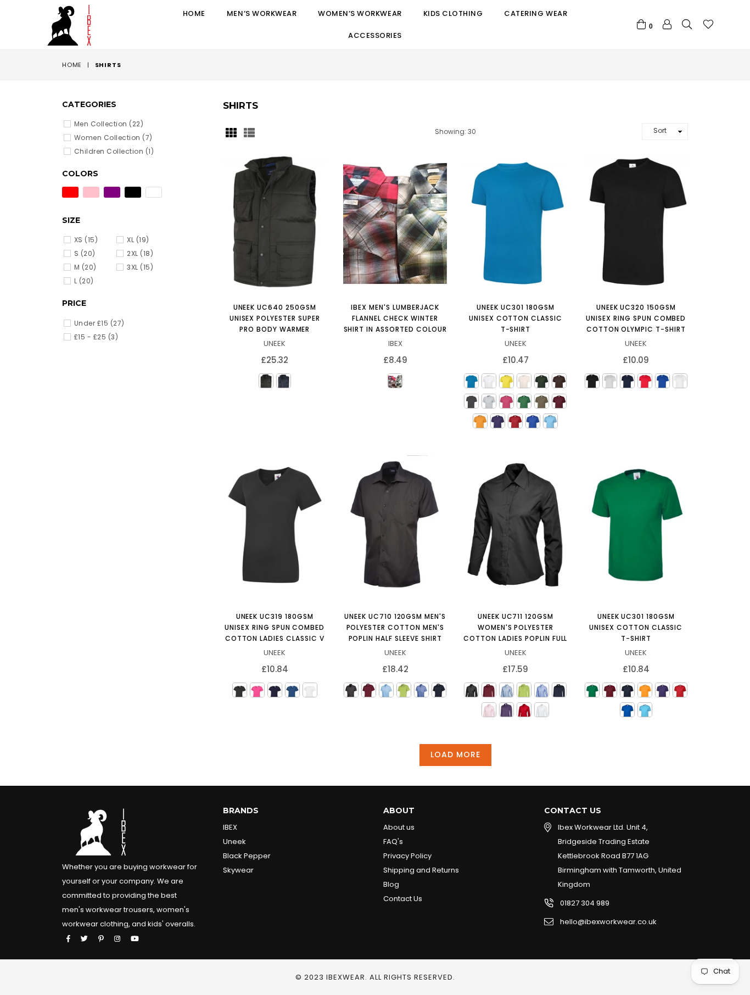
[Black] (133, 192)
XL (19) (138, 239)
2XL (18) (140, 253)
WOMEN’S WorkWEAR (359, 13)
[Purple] (112, 192)
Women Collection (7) (113, 137)
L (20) (84, 281)
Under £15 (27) (99, 323)
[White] (153, 192)
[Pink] (91, 192)
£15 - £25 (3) (96, 337)
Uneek (234, 841)
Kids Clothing (453, 13)
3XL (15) (140, 267)
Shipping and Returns (421, 870)
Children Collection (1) (114, 151)
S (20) (85, 253)
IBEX (230, 827)
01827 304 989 (584, 903)
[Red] (70, 192)
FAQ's (393, 841)
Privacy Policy (407, 856)
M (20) (85, 267)
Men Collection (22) (108, 123)
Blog (391, 884)
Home (194, 13)
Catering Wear (535, 13)
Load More (455, 754)
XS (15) (86, 239)
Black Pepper (247, 856)
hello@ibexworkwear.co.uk (608, 921)
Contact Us (402, 898)
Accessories (375, 35)
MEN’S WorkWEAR (261, 13)
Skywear (238, 870)
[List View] (249, 132)
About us (399, 827)
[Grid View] (231, 132)
